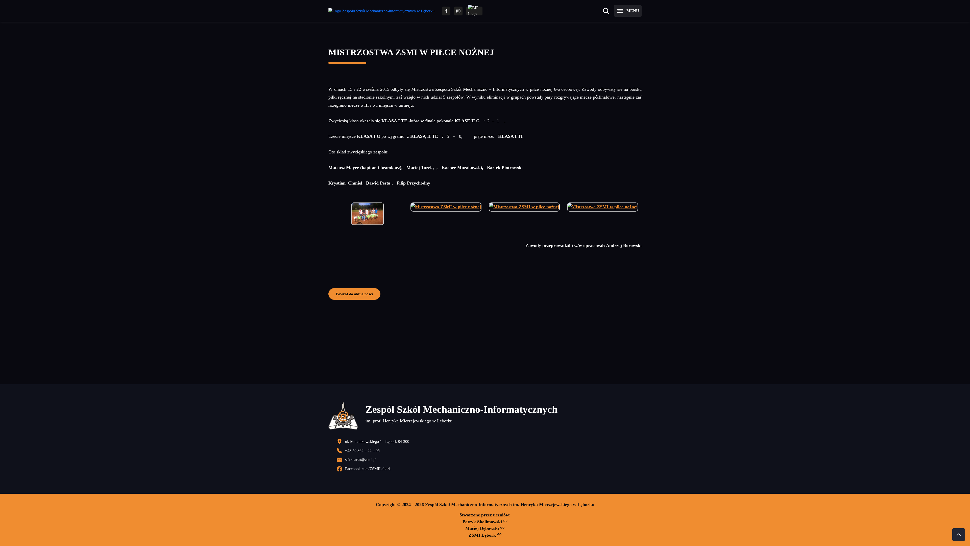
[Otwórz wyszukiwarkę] (606, 10)
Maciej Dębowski (482, 528)
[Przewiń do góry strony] (958, 534)
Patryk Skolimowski (483, 521)
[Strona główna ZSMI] (381, 11)
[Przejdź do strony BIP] (474, 11)
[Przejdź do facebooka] (446, 11)
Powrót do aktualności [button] (354, 294)
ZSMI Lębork (483, 535)
